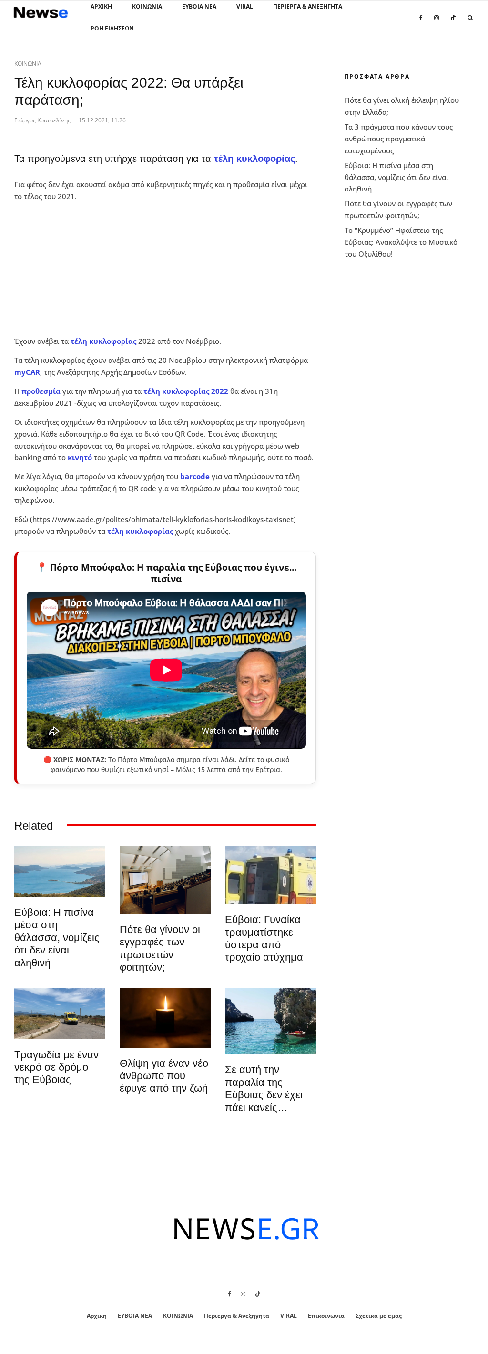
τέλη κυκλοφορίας (254, 158)
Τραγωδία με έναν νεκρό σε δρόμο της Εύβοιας (56, 1067)
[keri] (165, 1017)
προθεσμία (41, 391)
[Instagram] (436, 23)
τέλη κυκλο (163, 391)
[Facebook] (421, 23)
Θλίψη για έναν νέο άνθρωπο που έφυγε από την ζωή (164, 1075)
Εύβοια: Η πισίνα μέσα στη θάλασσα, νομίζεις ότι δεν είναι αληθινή (57, 937)
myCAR (27, 372)
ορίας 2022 (209, 391)
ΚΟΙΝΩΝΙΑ (147, 6)
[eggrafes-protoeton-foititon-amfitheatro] (165, 880)
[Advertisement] (85, 268)
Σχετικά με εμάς (379, 1316)
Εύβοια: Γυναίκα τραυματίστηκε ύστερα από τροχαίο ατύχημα (264, 938)
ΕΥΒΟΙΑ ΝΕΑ (199, 6)
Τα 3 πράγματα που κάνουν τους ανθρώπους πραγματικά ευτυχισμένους (399, 138)
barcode (195, 476)
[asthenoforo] (270, 875)
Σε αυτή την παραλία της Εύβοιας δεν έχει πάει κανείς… (264, 1088)
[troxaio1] (59, 1013)
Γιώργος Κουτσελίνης (42, 120)
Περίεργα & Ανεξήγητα (307, 6)
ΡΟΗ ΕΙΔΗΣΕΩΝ (112, 28)
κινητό (80, 457)
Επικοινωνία (326, 1316)
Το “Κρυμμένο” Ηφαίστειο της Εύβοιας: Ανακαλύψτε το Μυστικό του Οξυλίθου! (401, 242)
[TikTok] (453, 23)
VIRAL (244, 6)
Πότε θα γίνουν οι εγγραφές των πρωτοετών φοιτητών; (160, 948)
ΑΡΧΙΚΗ (101, 6)
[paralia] (59, 871)
